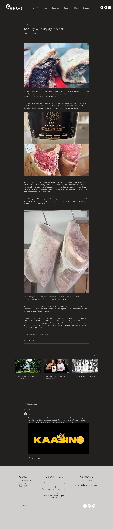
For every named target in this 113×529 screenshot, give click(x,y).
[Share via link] (33, 340)
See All (96, 356)
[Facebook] (101, 7)
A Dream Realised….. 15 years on (85, 376)
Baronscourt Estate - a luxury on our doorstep (27, 377)
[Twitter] (105, 7)
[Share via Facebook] (25, 340)
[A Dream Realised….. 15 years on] (85, 366)
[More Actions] (88, 414)
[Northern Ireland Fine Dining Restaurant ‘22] (56, 366)
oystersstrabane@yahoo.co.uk (86, 485)
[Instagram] (109, 7)
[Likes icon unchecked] (29, 458)
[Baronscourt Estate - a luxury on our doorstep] (28, 366)
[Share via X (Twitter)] (29, 340)
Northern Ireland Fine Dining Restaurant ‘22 (55, 377)
